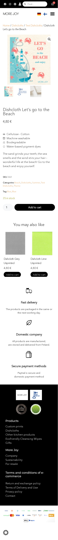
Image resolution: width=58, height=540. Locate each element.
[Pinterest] (15, 4)
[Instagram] (10, 4)
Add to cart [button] (12, 274)
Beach (17, 182)
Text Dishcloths (34, 25)
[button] (52, 13)
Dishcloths (17, 25)
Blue (9, 191)
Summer (36, 182)
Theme (17, 185)
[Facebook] (5, 4)
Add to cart (34, 207)
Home (6, 25)
